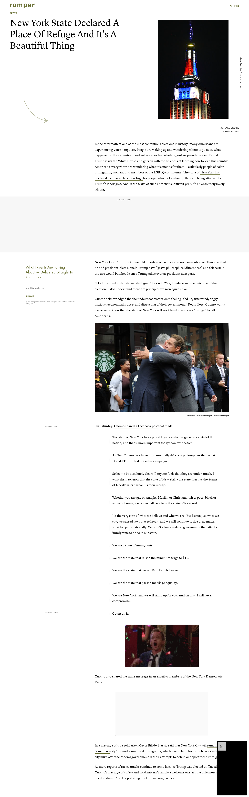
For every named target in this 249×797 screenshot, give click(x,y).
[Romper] (22, 5)
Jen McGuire (231, 128)
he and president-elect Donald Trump (121, 268)
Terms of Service (67, 302)
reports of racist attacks (123, 766)
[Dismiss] (243, 744)
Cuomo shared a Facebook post (136, 426)
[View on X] (162, 714)
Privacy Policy (30, 303)
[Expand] (220, 744)
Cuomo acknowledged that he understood (124, 299)
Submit (30, 296)
